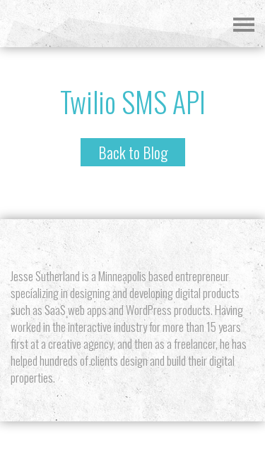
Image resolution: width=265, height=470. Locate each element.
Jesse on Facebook (145, 244)
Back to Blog (132, 152)
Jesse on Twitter (95, 244)
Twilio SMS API (133, 101)
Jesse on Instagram (120, 244)
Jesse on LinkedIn (169, 244)
